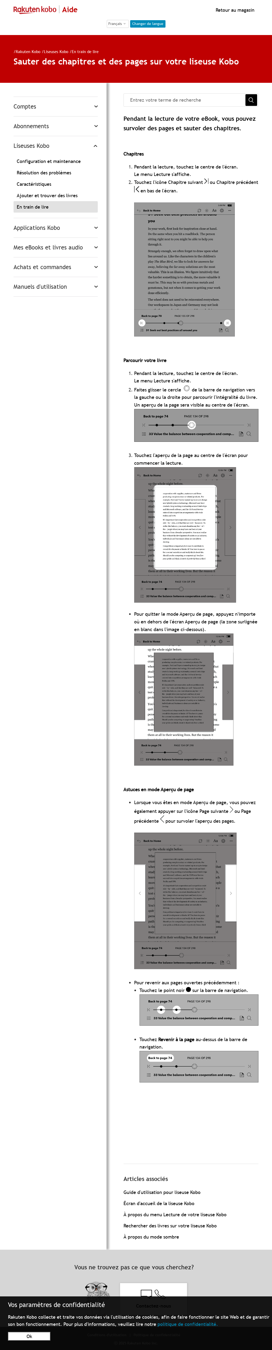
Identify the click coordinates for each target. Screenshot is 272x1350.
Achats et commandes (42, 267)
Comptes (25, 106)
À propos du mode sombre (151, 1237)
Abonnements (31, 126)
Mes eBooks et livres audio (48, 247)
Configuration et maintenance (49, 161)
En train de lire (85, 51)
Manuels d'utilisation (40, 286)
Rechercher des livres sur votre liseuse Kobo (170, 1226)
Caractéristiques (34, 184)
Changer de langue (147, 23)
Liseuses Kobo (56, 51)
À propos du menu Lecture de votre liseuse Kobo (175, 1214)
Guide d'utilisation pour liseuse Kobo (162, 1192)
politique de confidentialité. (188, 1324)
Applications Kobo (37, 227)
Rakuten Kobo (28, 51)
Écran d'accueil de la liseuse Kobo (159, 1203)
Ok (29, 1336)
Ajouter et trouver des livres (47, 195)
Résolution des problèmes (44, 173)
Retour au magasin (234, 10)
